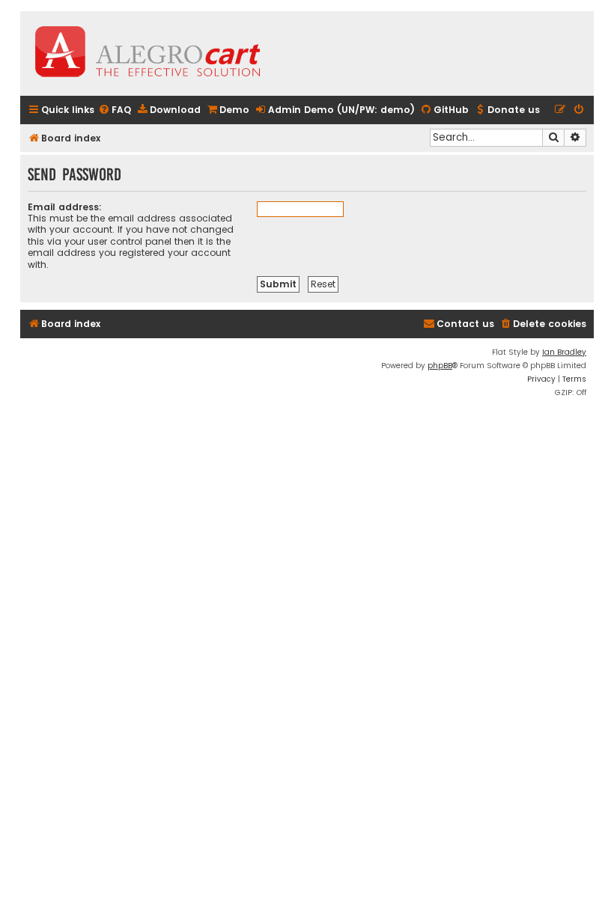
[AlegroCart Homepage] (147, 53)
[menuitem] (114, 110)
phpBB (440, 365)
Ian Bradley (564, 352)
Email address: (65, 207)
